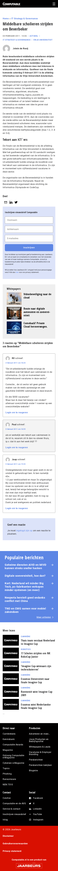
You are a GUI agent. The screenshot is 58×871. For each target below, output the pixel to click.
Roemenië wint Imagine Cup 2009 (36, 693)
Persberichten (36, 759)
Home (6, 18)
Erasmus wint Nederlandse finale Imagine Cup (36, 706)
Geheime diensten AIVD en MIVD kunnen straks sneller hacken (25, 566)
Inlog (5, 819)
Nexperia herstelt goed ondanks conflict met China (25, 599)
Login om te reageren (17, 412)
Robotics (26, 649)
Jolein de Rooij (20, 48)
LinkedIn (37, 809)
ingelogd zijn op (24, 530)
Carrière (25, 636)
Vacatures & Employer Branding (40, 753)
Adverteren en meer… (39, 734)
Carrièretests (9, 734)
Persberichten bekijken (40, 765)
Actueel (34, 36)
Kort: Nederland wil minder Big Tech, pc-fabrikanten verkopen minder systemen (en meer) (24, 587)
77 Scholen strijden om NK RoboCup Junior (35, 654)
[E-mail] (5, 202)
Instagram (38, 819)
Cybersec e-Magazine (13, 763)
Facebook (38, 798)
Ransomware (9, 779)
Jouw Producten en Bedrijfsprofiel (39, 740)
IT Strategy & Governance (24, 18)
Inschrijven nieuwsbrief (14, 814)
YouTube (37, 814)
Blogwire (33, 770)
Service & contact (11, 809)
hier (17, 272)
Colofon (7, 798)
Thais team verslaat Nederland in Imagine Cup (38, 642)
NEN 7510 (8, 784)
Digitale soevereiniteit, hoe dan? (25, 575)
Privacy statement (12, 851)
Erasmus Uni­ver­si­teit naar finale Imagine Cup (35, 680)
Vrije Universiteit (42, 40)
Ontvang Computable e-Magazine (13, 756)
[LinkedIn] (11, 202)
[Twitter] (16, 202)
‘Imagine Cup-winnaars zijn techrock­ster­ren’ (36, 667)
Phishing (7, 773)
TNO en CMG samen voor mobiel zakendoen (25, 610)
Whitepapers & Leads (39, 746)
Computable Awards (13, 744)
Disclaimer (8, 836)
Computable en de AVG (14, 803)
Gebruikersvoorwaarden (15, 843)
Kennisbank (9, 739)
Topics (6, 768)
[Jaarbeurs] (29, 864)
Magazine (8, 750)
